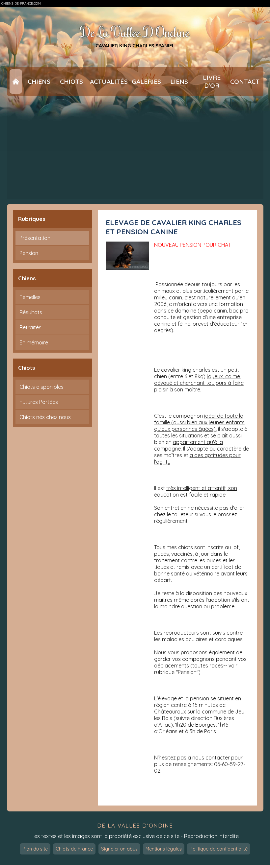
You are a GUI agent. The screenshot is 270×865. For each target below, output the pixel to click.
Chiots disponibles (41, 387)
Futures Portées (38, 402)
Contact (244, 81)
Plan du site (35, 849)
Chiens (39, 81)
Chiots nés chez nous (45, 417)
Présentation (34, 238)
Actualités (109, 81)
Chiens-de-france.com (21, 3)
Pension (28, 253)
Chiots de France (74, 849)
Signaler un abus (119, 849)
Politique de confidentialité (219, 849)
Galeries (146, 81)
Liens (179, 81)
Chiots (71, 81)
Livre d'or (212, 81)
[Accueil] (16, 81)
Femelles (29, 297)
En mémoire (33, 342)
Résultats (30, 312)
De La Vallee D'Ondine (135, 32)
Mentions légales (164, 849)
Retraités (30, 327)
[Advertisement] (135, 150)
